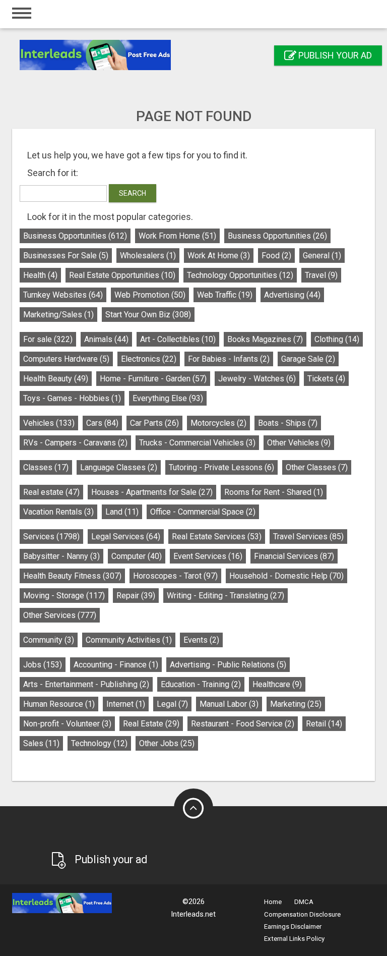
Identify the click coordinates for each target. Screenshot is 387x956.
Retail (324, 723)
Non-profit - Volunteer (67, 723)
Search (132, 193)
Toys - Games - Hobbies (72, 398)
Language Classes (118, 467)
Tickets (326, 378)
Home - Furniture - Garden (153, 378)
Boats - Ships (287, 423)
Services (51, 536)
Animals (106, 339)
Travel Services (308, 536)
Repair (135, 595)
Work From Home (177, 236)
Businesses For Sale (65, 255)
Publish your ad (334, 55)
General (322, 255)
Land (122, 512)
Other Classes (317, 467)
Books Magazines (265, 339)
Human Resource (59, 704)
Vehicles (49, 423)
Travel (321, 275)
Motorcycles (218, 423)
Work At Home (218, 255)
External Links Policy (294, 938)
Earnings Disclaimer (292, 926)
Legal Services (125, 536)
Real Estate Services (217, 536)
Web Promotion (149, 295)
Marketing (295, 704)
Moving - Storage (64, 595)
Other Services (59, 615)
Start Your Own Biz (148, 314)
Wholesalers (148, 255)
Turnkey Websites (63, 295)
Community (48, 640)
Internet (125, 704)
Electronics (148, 359)
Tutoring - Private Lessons (221, 467)
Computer (136, 556)
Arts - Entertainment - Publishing (86, 684)
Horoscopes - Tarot (175, 576)
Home (273, 902)
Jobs (42, 664)
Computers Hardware (66, 359)
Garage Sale (308, 359)
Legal (172, 704)
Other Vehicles (299, 442)
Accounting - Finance (116, 664)
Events (201, 640)
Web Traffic (224, 295)
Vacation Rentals (58, 512)
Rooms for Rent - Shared (273, 492)
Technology (99, 743)
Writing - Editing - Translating (225, 595)
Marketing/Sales (58, 314)
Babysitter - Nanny (61, 556)
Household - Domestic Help (286, 576)
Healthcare (277, 684)
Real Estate (151, 723)
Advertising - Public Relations (228, 664)
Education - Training (201, 684)
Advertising (292, 295)
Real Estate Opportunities (122, 275)
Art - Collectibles (178, 339)
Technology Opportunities (240, 275)
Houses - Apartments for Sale (152, 492)
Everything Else (168, 398)
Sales (41, 743)
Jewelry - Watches (257, 378)
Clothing (336, 339)
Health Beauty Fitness (72, 576)
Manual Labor (229, 704)
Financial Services (294, 556)
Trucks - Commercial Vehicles (197, 442)
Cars (102, 423)
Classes (46, 467)
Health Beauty (55, 378)
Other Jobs (167, 743)
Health (40, 275)
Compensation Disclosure (302, 914)
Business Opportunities (75, 236)
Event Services (207, 556)
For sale (48, 339)
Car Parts (154, 423)
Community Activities (129, 640)
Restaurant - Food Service (242, 723)
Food (276, 255)
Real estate (51, 492)
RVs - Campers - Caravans (75, 442)
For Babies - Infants (229, 359)
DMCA (303, 902)
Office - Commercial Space (202, 512)
